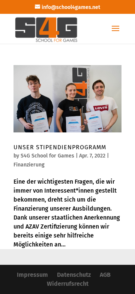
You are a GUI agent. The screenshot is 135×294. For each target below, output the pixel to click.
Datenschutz (74, 274)
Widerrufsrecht (67, 283)
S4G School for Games (47, 156)
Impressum (32, 274)
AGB (105, 274)
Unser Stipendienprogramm (60, 147)
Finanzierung (29, 165)
